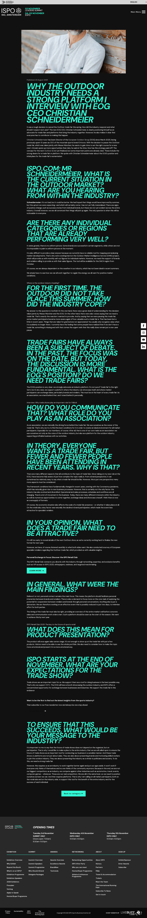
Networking (78, 852)
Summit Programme (36, 867)
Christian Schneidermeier (37, 140)
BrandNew (54, 867)
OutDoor (48, 151)
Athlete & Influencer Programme (80, 875)
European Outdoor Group (79, 140)
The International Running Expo (106, 886)
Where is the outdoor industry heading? (43, 283)
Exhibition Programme (15, 875)
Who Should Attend (36, 871)
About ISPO (100, 860)
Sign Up (121, 852)
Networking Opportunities (82, 860)
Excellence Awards (57, 864)
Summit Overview (36, 860)
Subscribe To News (103, 891)
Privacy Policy (7, 912)
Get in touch (101, 895)
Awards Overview (57, 860)
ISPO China (29, 912)
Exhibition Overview (14, 860)
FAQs (98, 871)
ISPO (48, 685)
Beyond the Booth (14, 867)
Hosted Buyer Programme (17, 896)
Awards (54, 852)
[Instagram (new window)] (143, 332)
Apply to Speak (12, 893)
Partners (99, 867)
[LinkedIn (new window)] (143, 346)
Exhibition (11, 852)
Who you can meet (79, 867)
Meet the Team (102, 882)
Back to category (72, 793)
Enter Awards (123, 864)
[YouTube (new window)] (143, 339)
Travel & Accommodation (106, 875)
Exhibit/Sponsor (124, 860)
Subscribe (122, 867)
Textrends (54, 871)
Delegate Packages (36, 875)
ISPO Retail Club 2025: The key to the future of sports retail (51, 624)
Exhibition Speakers (14, 878)
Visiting (10, 889)
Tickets (99, 878)
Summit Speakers (35, 864)
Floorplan (10, 885)
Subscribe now (36, 711)
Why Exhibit (11, 864)
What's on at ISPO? (14, 871)
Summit (32, 852)
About (99, 852)
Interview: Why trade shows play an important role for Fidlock (52, 402)
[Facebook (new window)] (143, 325)
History (98, 864)
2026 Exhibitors (13, 882)
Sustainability (18, 911)
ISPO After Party (78, 864)
